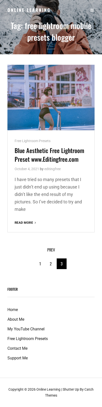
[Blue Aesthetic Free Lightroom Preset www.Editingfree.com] (51, 97)
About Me (15, 319)
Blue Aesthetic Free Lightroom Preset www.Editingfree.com (49, 154)
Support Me (17, 358)
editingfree (52, 169)
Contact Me (17, 348)
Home (12, 309)
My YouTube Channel (26, 329)
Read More (26, 222)
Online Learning (29, 10)
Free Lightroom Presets (33, 141)
